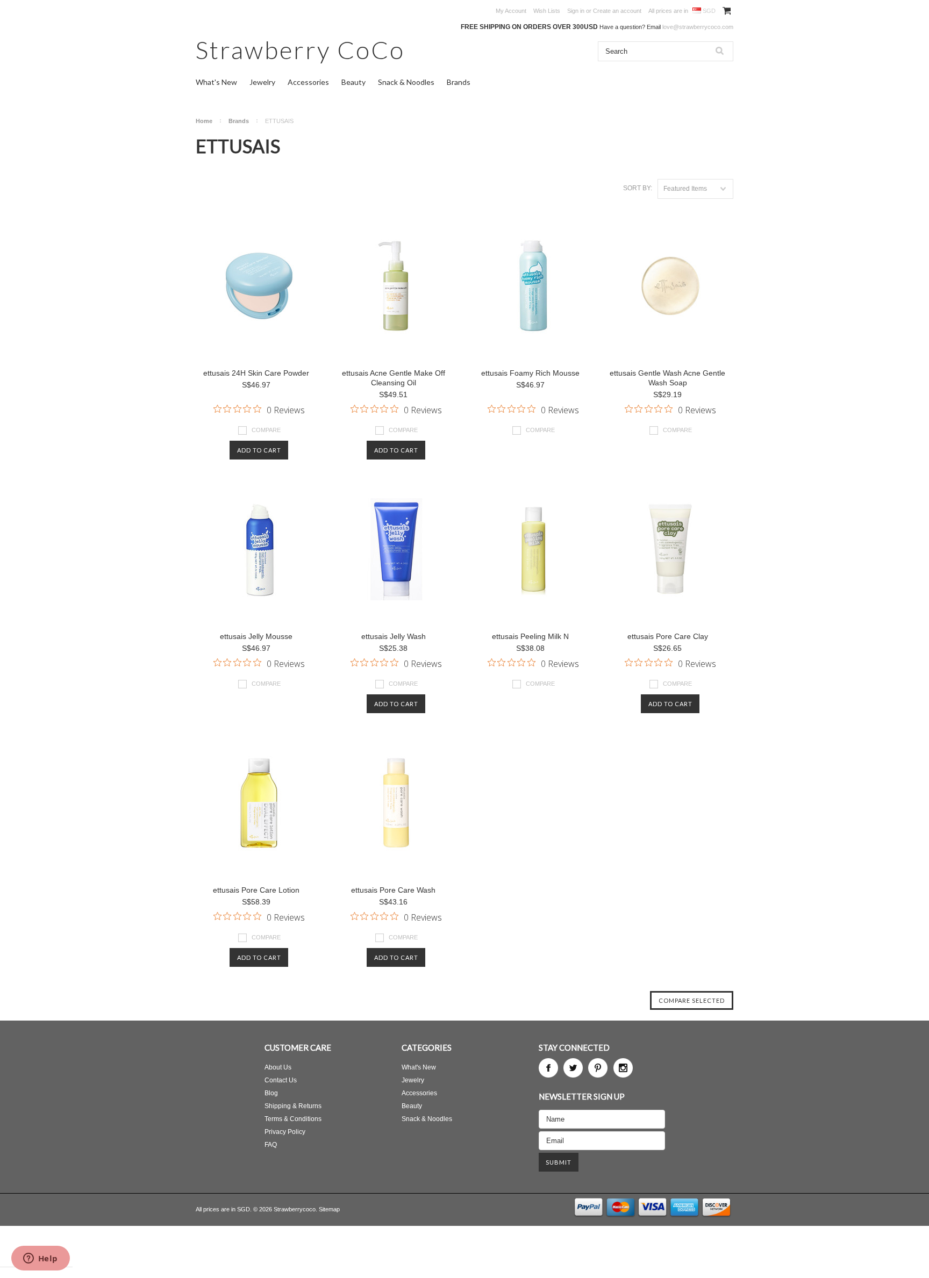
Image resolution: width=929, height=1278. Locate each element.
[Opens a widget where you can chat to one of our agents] (40, 1259)
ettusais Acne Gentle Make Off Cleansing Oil (393, 378)
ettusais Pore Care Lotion (256, 890)
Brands (458, 82)
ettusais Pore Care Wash (393, 890)
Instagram (623, 1068)
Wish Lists (546, 11)
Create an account (617, 11)
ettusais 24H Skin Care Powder (256, 373)
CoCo (300, 49)
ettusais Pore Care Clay (667, 636)
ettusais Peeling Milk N (530, 636)
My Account (511, 11)
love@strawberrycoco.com (697, 27)
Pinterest (598, 1068)
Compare (266, 430)
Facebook (548, 1068)
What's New (216, 82)
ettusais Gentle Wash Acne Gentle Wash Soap (667, 378)
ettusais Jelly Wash (393, 636)
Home (204, 121)
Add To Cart (259, 450)
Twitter (573, 1068)
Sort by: (637, 188)
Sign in (575, 11)
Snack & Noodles (406, 82)
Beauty (353, 82)
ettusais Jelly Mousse (256, 636)
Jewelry (262, 82)
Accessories (308, 82)
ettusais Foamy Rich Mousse (530, 373)
